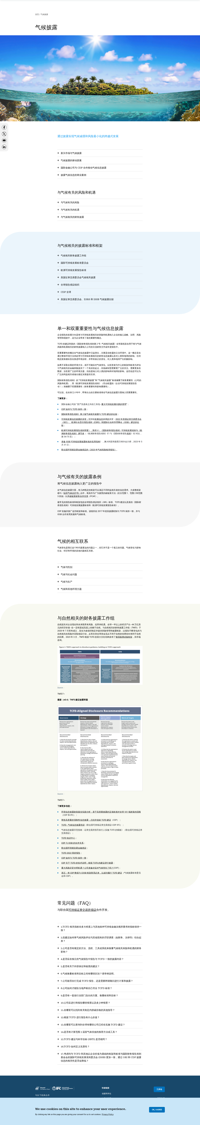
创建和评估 (106, 1093)
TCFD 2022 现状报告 (70, 853)
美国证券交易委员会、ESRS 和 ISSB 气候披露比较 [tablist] (87, 299)
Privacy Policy (108, 1114)
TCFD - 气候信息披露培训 (73, 825)
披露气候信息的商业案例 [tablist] (73, 175)
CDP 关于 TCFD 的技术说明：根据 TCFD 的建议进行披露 (87, 863)
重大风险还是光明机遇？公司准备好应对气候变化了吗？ (87, 868)
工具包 (159, 1089)
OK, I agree (157, 1110)
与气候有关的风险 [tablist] (70, 202)
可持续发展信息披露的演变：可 (76, 419)
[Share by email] (4, 141)
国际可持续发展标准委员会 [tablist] (75, 262)
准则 (129, 433)
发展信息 (99, 419)
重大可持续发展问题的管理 (113, 404)
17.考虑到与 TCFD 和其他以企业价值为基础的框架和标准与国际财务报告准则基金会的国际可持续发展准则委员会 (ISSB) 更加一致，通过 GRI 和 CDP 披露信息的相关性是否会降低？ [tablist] (101, 1057)
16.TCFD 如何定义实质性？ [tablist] (75, 1046)
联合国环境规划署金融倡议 (73, 848)
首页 (37, 14)
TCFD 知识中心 (68, 838)
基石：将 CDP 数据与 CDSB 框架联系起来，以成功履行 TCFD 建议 (91, 873)
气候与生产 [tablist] (66, 581)
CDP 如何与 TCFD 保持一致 (73, 409)
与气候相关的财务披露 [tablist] (72, 217)
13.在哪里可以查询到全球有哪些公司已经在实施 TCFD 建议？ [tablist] (93, 1024)
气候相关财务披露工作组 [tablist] (73, 255)
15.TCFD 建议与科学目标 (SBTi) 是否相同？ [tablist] (84, 1039)
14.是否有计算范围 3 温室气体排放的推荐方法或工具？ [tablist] (89, 1032)
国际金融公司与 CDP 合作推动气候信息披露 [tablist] (83, 167)
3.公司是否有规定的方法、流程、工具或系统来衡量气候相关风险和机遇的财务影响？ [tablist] (101, 950)
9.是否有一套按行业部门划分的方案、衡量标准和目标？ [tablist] (89, 995)
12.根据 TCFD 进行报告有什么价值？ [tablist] (80, 1017)
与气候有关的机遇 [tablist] (70, 209)
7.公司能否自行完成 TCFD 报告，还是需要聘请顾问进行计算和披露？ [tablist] (97, 981)
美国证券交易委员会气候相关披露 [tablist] (78, 277)
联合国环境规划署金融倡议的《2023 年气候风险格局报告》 (88, 449)
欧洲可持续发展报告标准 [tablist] (73, 270)
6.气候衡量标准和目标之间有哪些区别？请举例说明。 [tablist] (88, 973)
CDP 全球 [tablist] (66, 292)
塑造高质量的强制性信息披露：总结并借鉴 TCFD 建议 (86, 820)
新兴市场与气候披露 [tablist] (71, 153)
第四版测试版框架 (124, 637)
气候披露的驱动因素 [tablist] (71, 160)
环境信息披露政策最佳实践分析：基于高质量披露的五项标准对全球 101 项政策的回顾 (101, 812)
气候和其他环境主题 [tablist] (71, 589)
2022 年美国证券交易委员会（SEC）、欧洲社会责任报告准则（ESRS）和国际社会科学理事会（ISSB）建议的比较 (101, 422)
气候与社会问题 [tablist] (69, 574)
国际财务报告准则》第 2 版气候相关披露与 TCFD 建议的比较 (89, 414)
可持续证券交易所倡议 (82, 909)
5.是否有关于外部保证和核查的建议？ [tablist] (80, 966)
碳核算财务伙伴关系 (78, 496)
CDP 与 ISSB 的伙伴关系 (72, 843)
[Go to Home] (62, 1088)
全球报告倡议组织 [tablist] (70, 284)
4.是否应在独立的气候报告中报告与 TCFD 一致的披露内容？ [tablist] (92, 959)
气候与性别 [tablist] (66, 567)
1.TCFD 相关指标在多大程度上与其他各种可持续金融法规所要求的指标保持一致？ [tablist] (101, 928)
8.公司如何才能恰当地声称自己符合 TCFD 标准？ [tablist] (86, 988)
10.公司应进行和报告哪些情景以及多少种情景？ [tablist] (85, 1002)
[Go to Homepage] (42, 1088)
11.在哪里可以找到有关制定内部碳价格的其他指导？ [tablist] (88, 1010)
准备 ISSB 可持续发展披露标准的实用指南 (80, 441)
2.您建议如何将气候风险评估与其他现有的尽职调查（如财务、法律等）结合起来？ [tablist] (101, 939)
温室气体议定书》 (72, 493)
